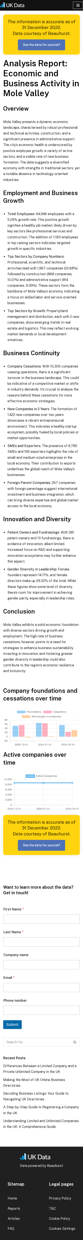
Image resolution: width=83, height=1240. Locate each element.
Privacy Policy (60, 1198)
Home (12, 1198)
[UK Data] (14, 5)
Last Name (13, 932)
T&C (52, 1209)
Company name (16, 955)
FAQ (11, 1229)
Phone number (15, 1000)
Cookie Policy (59, 1219)
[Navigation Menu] (78, 5)
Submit (12, 1024)
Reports (14, 1209)
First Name (13, 909)
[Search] (75, 1042)
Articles (14, 1219)
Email (9, 978)
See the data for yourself (41, 44)
